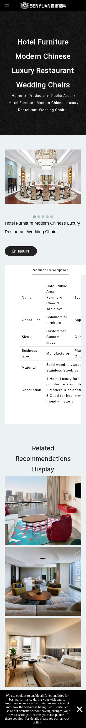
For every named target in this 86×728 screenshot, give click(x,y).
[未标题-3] (43, 652)
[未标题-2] (43, 581)
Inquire (24, 251)
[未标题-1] (43, 510)
